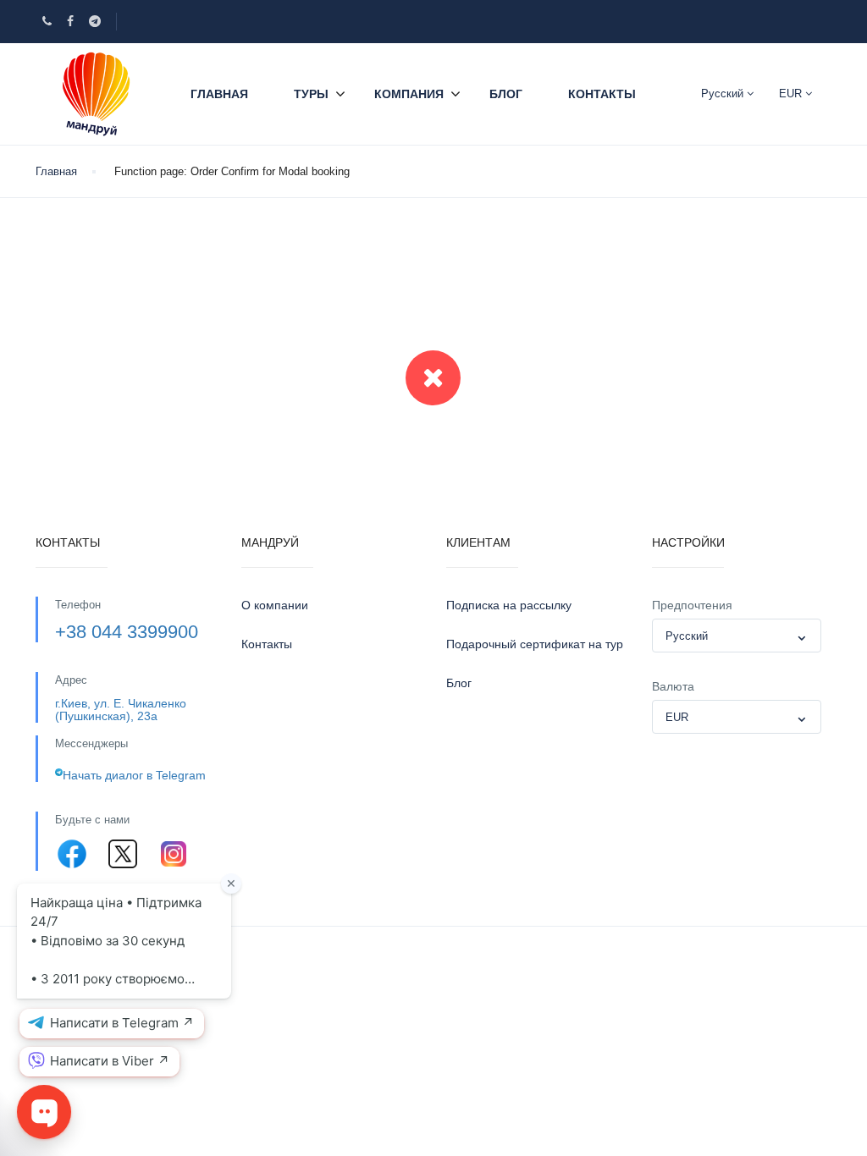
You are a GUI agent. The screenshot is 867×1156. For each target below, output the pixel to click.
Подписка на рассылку (509, 605)
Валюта (673, 686)
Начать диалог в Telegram (134, 775)
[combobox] (736, 635)
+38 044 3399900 (126, 631)
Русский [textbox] (686, 636)
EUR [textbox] (676, 717)
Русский (724, 93)
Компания (409, 94)
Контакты (602, 94)
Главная (219, 94)
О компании (274, 605)
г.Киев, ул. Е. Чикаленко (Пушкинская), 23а (120, 709)
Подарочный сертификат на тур (534, 644)
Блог (505, 94)
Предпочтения (692, 605)
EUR (792, 93)
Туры (311, 94)
